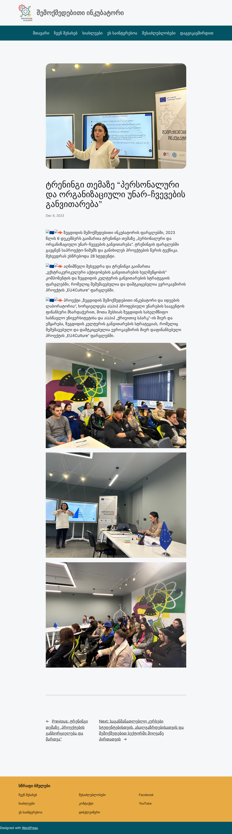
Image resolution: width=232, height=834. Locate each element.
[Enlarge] (180, 348)
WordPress (30, 828)
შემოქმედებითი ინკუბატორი (80, 13)
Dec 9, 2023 (55, 215)
